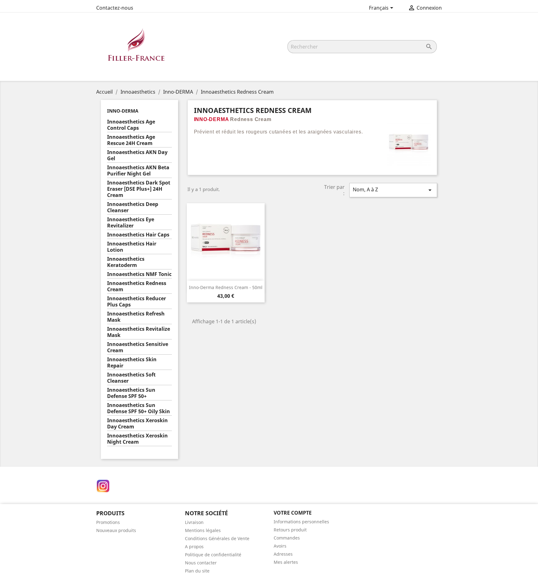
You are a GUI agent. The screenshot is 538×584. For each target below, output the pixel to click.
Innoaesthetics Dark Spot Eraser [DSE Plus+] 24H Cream (138, 189)
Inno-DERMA (122, 111)
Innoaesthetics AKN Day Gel (137, 155)
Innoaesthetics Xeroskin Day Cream (137, 423)
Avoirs (280, 546)
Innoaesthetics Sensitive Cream (137, 347)
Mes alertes (286, 562)
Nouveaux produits (116, 530)
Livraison (194, 522)
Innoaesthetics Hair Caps (138, 234)
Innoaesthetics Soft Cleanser (131, 377)
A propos (194, 546)
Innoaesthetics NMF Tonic (139, 274)
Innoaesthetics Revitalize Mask (138, 332)
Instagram (103, 486)
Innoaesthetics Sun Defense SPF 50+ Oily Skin (138, 408)
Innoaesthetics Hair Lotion (131, 247)
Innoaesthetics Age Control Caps (131, 125)
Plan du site (197, 571)
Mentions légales (203, 530)
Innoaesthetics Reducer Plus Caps (136, 301)
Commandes (287, 538)
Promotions (108, 522)
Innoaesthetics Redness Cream (136, 286)
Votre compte (293, 512)
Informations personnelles (301, 522)
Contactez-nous (114, 7)
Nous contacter (201, 563)
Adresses (283, 554)
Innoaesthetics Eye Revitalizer (130, 222)
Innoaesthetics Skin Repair (132, 362)
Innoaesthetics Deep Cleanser (132, 207)
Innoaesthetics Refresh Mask (136, 317)
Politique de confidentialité (213, 555)
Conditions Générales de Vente (217, 538)
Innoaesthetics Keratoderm (125, 262)
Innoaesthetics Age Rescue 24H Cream (131, 140)
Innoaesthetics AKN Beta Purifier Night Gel (138, 170)
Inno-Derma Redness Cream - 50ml (225, 287)
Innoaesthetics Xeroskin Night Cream (137, 438)
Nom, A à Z (393, 190)
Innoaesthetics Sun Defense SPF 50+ (131, 393)
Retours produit (290, 530)
